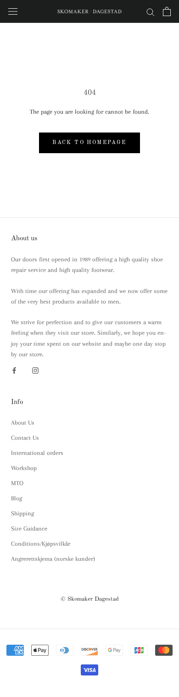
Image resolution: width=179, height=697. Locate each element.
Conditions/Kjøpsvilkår (40, 543)
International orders (37, 452)
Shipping (22, 513)
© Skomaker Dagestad (90, 599)
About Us (22, 422)
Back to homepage (89, 142)
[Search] (150, 12)
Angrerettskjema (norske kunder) (53, 558)
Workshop (24, 468)
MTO (17, 483)
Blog (16, 498)
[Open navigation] (12, 11)
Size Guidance (29, 528)
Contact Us (25, 437)
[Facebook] (14, 370)
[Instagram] (35, 370)
